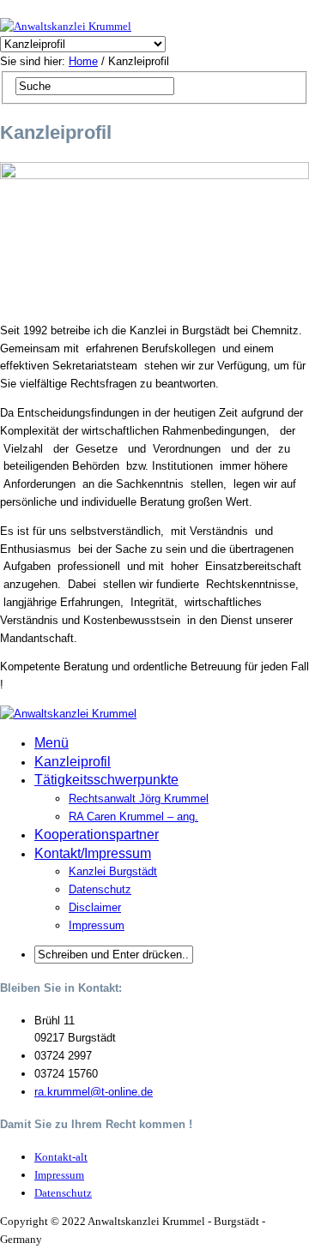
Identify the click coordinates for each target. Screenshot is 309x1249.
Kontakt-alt (61, 1156)
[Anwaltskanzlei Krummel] (65, 26)
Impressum (96, 925)
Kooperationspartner (96, 834)
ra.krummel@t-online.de (93, 1091)
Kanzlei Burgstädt (113, 871)
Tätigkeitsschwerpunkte (106, 779)
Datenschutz (100, 889)
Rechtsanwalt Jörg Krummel (139, 798)
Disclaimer (95, 907)
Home (83, 61)
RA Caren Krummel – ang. (133, 816)
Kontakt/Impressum (92, 853)
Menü (51, 743)
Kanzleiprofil (72, 761)
